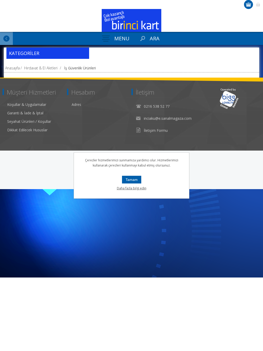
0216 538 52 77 (157, 106)
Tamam (132, 180)
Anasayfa (12, 68)
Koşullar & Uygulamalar (26, 104)
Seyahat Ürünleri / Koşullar (29, 121)
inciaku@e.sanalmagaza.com (168, 118)
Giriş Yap (257, 4)
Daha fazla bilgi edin (131, 188)
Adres (76, 104)
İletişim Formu (156, 130)
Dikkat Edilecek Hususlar (27, 129)
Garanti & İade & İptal (25, 112)
